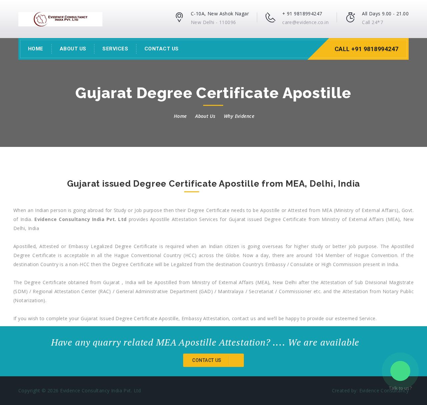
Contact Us (161, 49)
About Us (73, 49)
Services (115, 49)
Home (35, 49)
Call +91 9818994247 (367, 48)
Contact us (207, 360)
